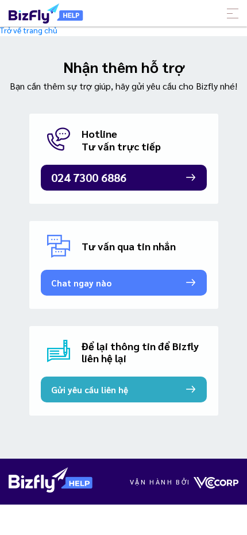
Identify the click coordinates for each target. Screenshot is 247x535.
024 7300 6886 (88, 177)
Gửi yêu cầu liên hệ (89, 389)
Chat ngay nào (81, 282)
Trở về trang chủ (28, 30)
